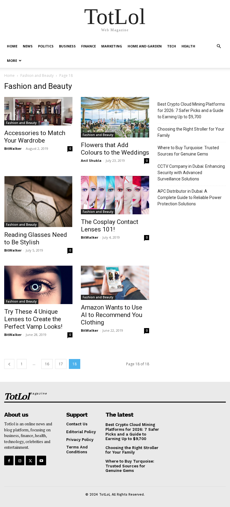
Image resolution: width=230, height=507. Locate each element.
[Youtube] (41, 460)
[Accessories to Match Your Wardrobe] (38, 111)
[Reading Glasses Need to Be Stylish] (38, 201)
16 (47, 364)
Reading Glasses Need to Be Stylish (35, 238)
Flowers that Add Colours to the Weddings (115, 148)
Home (12, 46)
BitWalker (13, 148)
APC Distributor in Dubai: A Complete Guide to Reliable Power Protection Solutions (190, 197)
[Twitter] (30, 460)
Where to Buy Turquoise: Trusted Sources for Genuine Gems (188, 150)
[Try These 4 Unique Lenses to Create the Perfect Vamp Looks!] (38, 285)
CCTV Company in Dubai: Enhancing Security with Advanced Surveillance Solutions (191, 172)
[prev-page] (9, 364)
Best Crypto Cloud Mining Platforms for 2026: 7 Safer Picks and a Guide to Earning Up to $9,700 (191, 110)
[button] (218, 46)
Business (67, 46)
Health (188, 46)
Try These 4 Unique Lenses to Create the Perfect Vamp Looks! (33, 319)
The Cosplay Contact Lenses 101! (109, 225)
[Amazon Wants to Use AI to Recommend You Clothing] (115, 283)
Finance (88, 46)
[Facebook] (8, 460)
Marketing (111, 46)
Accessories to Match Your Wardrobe (34, 136)
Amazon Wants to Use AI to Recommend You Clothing (111, 315)
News (28, 46)
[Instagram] (19, 460)
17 (61, 364)
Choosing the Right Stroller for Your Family (191, 132)
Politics (46, 46)
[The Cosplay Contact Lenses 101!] (115, 195)
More (12, 60)
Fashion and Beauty (37, 75)
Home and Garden (145, 46)
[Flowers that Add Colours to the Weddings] (115, 117)
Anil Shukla (91, 160)
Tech (171, 46)
